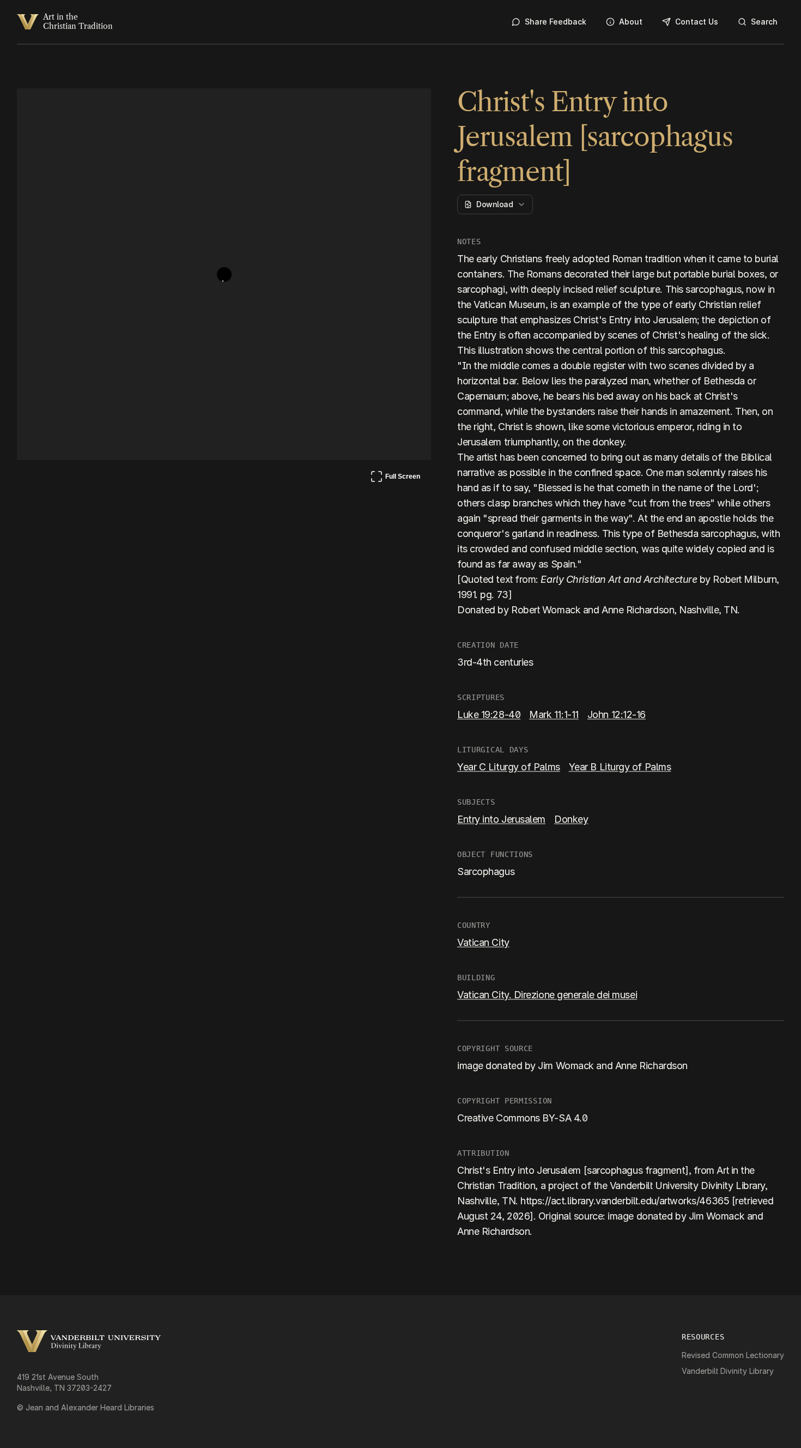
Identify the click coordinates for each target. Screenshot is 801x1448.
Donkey (571, 819)
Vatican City (483, 942)
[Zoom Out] (408, 107)
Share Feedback (555, 21)
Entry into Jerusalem (501, 819)
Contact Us (696, 21)
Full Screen (395, 478)
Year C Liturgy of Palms (508, 767)
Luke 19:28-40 (488, 714)
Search (764, 21)
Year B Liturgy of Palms (620, 767)
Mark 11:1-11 (554, 714)
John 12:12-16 (616, 714)
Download (494, 204)
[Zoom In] (382, 107)
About (630, 21)
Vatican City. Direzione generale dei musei (547, 994)
